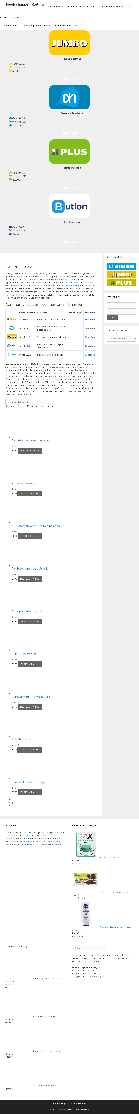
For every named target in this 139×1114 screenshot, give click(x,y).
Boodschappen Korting (24, 4)
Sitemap (29, 844)
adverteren (28, 841)
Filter (112, 317)
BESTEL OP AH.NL (29, 450)
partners (56, 844)
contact (9, 835)
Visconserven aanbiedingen (67, 285)
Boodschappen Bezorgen (81, 6)
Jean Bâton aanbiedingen (18, 394)
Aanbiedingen (55, 6)
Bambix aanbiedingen (80, 391)
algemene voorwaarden (47, 841)
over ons (44, 835)
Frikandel (89, 285)
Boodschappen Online (112, 6)
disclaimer (10, 844)
